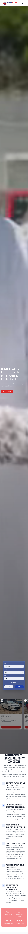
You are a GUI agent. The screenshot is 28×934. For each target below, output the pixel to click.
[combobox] (14, 666)
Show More (13, 682)
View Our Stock (7, 391)
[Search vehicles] (22, 3)
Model (5, 669)
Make (5, 663)
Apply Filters (19, 686)
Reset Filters (9, 686)
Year (5, 675)
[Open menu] (25, 3)
